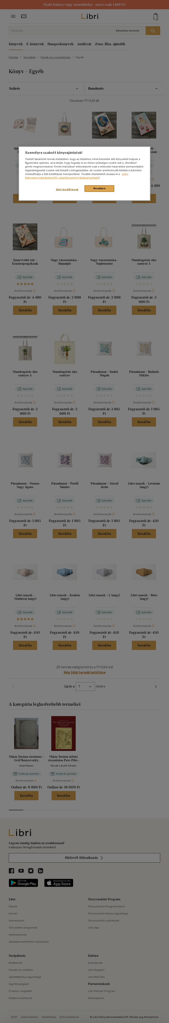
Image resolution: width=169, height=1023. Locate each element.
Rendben (99, 188)
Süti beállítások (67, 189)
